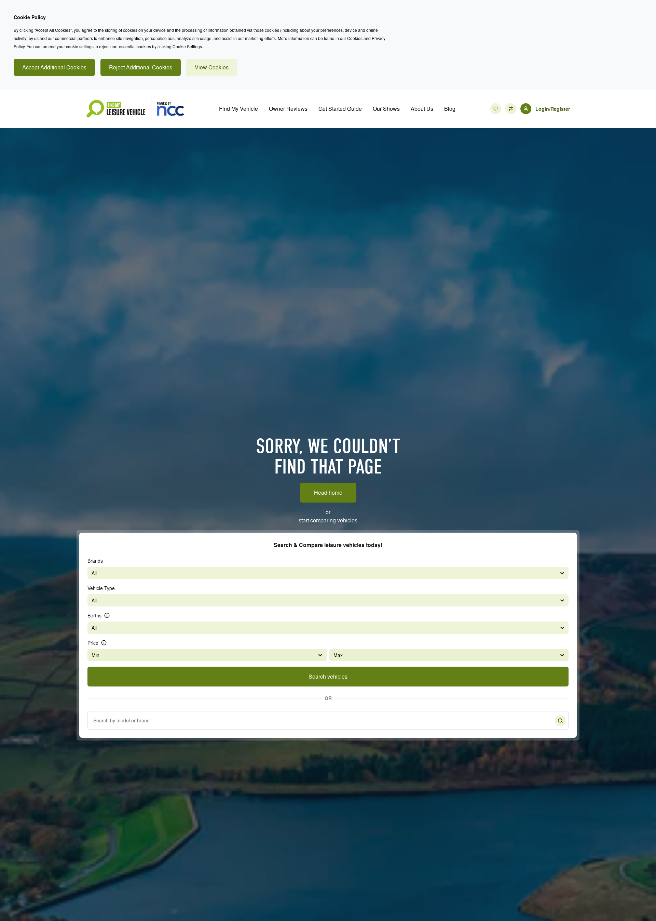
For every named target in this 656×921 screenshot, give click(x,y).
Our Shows (386, 108)
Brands (95, 560)
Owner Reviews (288, 108)
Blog (449, 108)
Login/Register (552, 108)
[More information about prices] (104, 642)
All (94, 573)
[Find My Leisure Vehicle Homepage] (135, 109)
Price (92, 642)
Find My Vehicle (238, 108)
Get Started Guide (340, 108)
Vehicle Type (101, 588)
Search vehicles (328, 676)
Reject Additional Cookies (140, 67)
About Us (422, 108)
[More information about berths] (107, 615)
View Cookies (212, 67)
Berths (94, 615)
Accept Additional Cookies (54, 67)
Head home (328, 492)
